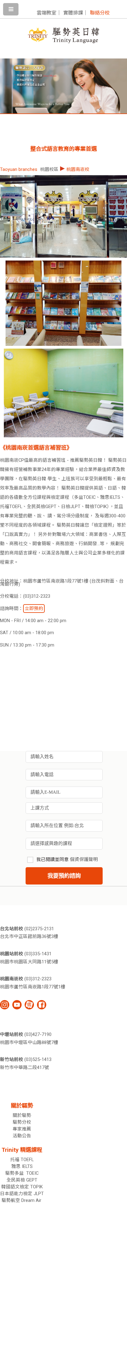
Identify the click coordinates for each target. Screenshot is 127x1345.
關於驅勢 (22, 1115)
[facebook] (41, 1004)
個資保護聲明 (84, 859)
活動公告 (22, 1136)
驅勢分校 (22, 1122)
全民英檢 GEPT (21, 1180)
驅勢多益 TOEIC (22, 1173)
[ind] (4, 1004)
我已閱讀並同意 (67, 859)
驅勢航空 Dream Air (22, 1200)
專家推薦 (22, 1129)
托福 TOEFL (22, 1159)
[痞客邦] (29, 1004)
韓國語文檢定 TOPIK (22, 1187)
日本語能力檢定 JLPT (22, 1193)
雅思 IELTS (22, 1166)
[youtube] (17, 1004)
